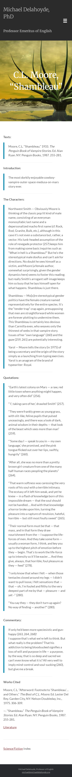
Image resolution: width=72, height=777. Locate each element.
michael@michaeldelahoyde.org (36, 772)
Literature (10, 727)
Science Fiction (13, 748)
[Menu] (65, 20)
